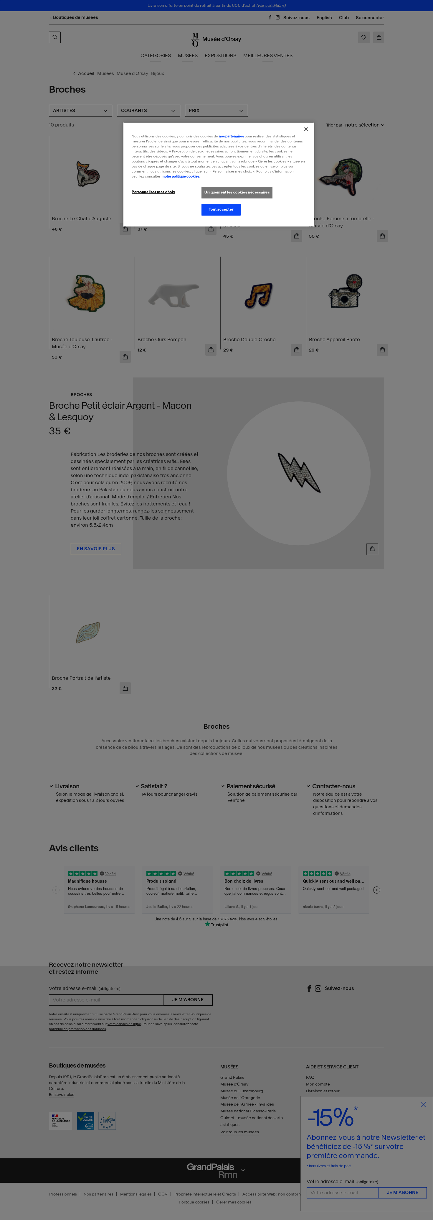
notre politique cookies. (181, 176)
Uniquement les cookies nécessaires (237, 192)
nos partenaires (231, 136)
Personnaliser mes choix (153, 192)
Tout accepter (221, 209)
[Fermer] (306, 129)
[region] (218, 174)
